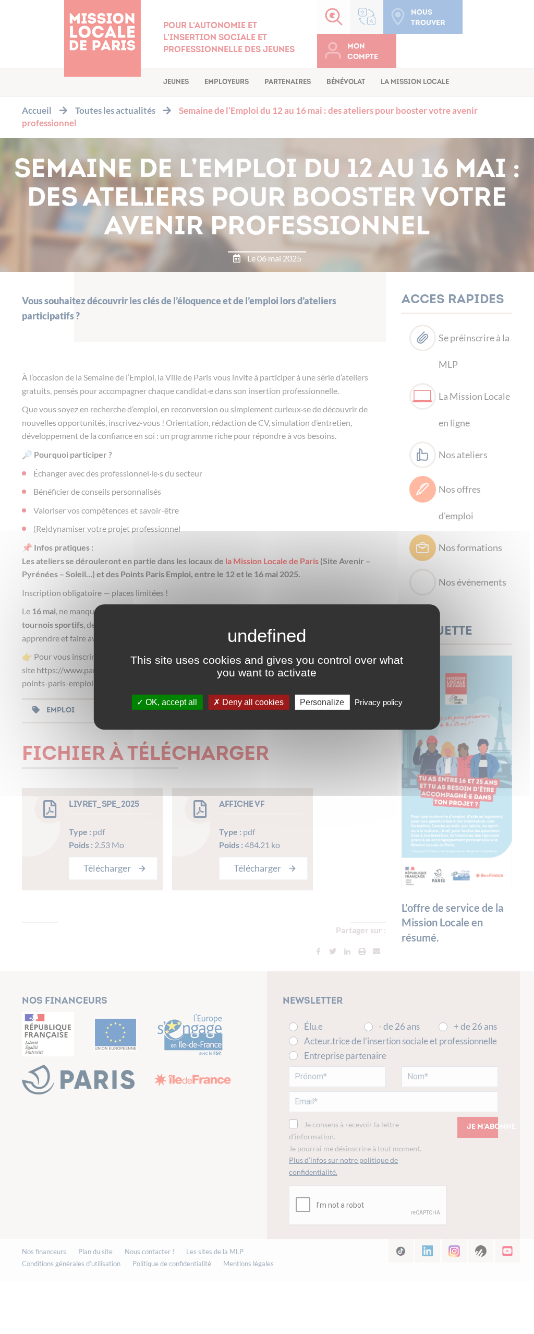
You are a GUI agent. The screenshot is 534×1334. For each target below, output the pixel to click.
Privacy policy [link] (379, 702)
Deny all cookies (252, 702)
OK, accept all (170, 702)
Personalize (322, 702)
